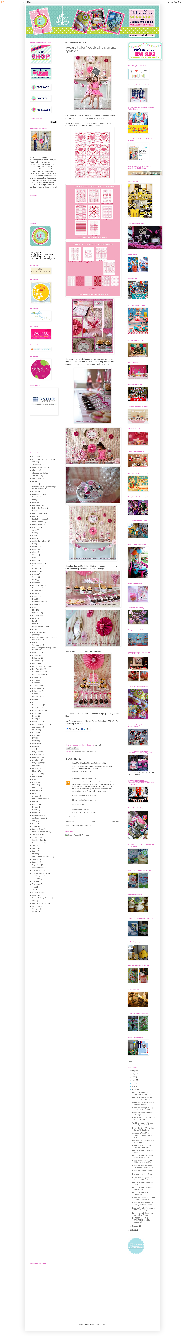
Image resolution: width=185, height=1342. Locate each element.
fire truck (35, 629)
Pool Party (36, 790)
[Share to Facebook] (75, 748)
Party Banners (37, 752)
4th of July (36, 456)
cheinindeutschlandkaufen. (82, 779)
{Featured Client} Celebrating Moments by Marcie (142, 1214)
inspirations (36, 677)
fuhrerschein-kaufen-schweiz (82, 809)
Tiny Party (36, 879)
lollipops (35, 699)
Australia (35, 484)
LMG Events (36, 697)
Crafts (34, 580)
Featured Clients (80, 751)
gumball (35, 655)
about (34, 462)
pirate (34, 779)
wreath (34, 912)
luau (33, 702)
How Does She (37, 669)
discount (35, 596)
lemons (35, 694)
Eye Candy (36, 613)
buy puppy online (78, 805)
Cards (34, 533)
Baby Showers (37, 494)
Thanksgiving (37, 870)
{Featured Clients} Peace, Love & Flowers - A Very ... (143, 1209)
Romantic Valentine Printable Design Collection (87, 721)
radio (34, 801)
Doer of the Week (38, 602)
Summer (35, 862)
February (135, 1090)
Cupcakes (36, 582)
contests (35, 569)
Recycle (35, 807)
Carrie (34, 538)
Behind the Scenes (39, 508)
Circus (34, 552)
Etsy (33, 610)
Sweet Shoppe (37, 868)
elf (33, 607)
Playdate (35, 785)
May (134, 1080)
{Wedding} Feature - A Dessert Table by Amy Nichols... (143, 1124)
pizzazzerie (36, 782)
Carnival (35, 536)
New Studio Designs (39, 724)
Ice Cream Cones (38, 675)
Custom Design (38, 585)
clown (34, 558)
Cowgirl (35, 577)
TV (33, 890)
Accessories (36, 465)
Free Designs (37, 632)
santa (34, 824)
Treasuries (36, 884)
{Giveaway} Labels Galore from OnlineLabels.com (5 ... (143, 1199)
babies (34, 491)
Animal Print (36, 478)
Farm (34, 624)
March (134, 1086)
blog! (67, 716)
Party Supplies (37, 763)
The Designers (37, 876)
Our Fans (35, 744)
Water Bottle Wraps (39, 903)
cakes (34, 530)
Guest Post (36, 653)
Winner (35, 909)
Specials (35, 846)
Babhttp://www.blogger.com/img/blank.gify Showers (44, 488)
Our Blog (35, 741)
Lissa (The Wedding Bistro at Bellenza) (86, 763)
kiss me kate (36, 688)
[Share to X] (73, 748)
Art (33, 481)
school (34, 826)
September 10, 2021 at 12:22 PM (84, 812)
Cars (34, 544)
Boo (33, 516)
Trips (34, 887)
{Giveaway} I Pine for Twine (142, 1171)
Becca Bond (36, 505)
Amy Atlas (35, 476)
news (34, 735)
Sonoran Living (37, 843)
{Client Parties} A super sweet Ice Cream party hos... (142, 1146)
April (134, 1083)
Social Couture (37, 840)
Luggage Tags (37, 705)
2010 (132, 1230)
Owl (33, 749)
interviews (36, 680)
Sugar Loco (36, 859)
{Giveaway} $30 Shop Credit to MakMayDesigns (143, 1103)
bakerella (35, 497)
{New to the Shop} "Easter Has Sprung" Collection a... (143, 1129)
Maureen (35, 713)
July (133, 1074)
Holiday (35, 664)
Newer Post (70, 822)
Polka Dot (35, 788)
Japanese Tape (38, 686)
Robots (35, 810)
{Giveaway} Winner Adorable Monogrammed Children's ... (143, 1204)
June (134, 1077)
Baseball (35, 502)
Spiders (35, 848)
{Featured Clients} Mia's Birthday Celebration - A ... (142, 1093)
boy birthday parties (39, 519)
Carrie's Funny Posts (39, 541)
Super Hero (36, 865)
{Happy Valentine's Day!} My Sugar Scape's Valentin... (142, 1162)
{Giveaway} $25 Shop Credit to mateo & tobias (143, 1141)
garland (35, 635)
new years (36, 730)
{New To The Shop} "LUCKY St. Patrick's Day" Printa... (143, 1119)
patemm (35, 768)
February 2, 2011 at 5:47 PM (82, 772)
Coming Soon (37, 563)
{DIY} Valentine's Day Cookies (143, 1174)
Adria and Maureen (39, 467)
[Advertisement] (43, 433)
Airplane (35, 470)
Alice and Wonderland (40, 473)
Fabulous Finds (38, 615)
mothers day (36, 721)
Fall (33, 621)
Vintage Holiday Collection (42, 898)
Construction (37, 566)
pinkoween (36, 774)
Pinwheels (36, 777)
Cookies (35, 571)
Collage (35, 560)
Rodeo (34, 812)
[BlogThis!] (70, 748)
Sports (34, 851)
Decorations (36, 588)
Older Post (115, 822)
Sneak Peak (36, 834)
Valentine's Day (91, 751)
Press (34, 793)
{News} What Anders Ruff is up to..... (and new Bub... (143, 1178)
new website (36, 727)
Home (93, 822)
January (135, 1226)
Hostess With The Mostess (42, 666)
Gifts (33, 642)
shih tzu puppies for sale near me (84, 800)
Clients (34, 555)
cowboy (35, 574)
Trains (34, 881)
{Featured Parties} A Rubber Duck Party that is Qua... (142, 1098)
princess (35, 796)
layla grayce (36, 691)
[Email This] (67, 748)
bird (33, 511)
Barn (34, 500)
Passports (36, 766)
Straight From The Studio (41, 857)
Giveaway (36, 645)
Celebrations (37, 547)
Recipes (35, 804)
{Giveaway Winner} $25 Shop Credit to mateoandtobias (142, 1109)
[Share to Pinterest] (78, 748)
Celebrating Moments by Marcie (91, 118)
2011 (132, 1071)
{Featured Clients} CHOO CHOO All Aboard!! (141, 1193)
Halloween (36, 658)
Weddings (36, 906)
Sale (34, 821)
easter (34, 605)
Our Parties (36, 746)
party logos (36, 760)
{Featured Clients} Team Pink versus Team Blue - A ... (142, 1156)
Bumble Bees (37, 524)
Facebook (36, 618)
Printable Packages (39, 799)
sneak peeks (37, 837)
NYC (34, 738)
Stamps (35, 854)
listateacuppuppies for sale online (84, 796)
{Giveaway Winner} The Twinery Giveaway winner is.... (142, 1135)
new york (35, 732)
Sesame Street (37, 829)
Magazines (36, 708)
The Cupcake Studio (39, 873)
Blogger (102, 1325)
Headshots (36, 661)
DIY (73, 751)
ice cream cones (38, 672)
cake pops (36, 527)
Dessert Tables (37, 591)
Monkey (35, 719)
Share (130, 1061)
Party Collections (38, 755)
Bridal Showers (37, 522)
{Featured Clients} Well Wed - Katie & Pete (142, 1188)
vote (33, 901)
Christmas (36, 549)
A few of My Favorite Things (42, 459)
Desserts (35, 593)
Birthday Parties (38, 514)
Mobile (34, 716)
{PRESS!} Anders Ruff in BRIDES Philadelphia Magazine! (141, 1220)
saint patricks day (38, 818)
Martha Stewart (37, 710)
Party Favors (36, 757)
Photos (34, 771)
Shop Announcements (40, 832)
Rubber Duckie (37, 815)
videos (34, 895)
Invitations (36, 683)
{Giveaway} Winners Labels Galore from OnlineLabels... (143, 1167)
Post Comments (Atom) (83, 826)
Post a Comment (75, 817)
